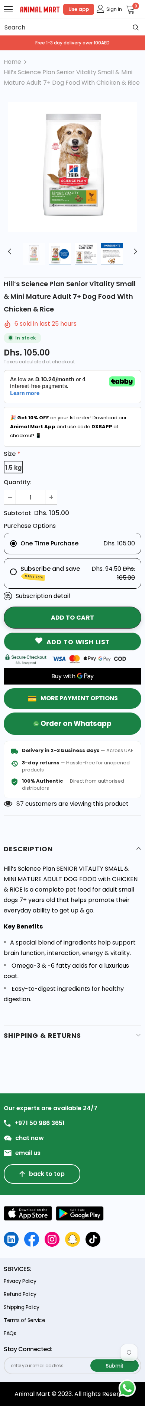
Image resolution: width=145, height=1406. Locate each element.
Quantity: (18, 482)
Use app (78, 9)
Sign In (114, 9)
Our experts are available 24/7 (50, 1108)
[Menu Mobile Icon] (8, 9)
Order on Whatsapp (76, 723)
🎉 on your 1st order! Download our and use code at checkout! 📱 (68, 426)
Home (12, 61)
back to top (47, 1173)
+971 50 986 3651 (39, 1123)
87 (20, 803)
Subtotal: (18, 513)
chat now (29, 1138)
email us (28, 1153)
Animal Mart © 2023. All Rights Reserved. (72, 1394)
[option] (72, 167)
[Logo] (40, 8)
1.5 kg (13, 467)
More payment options (79, 698)
